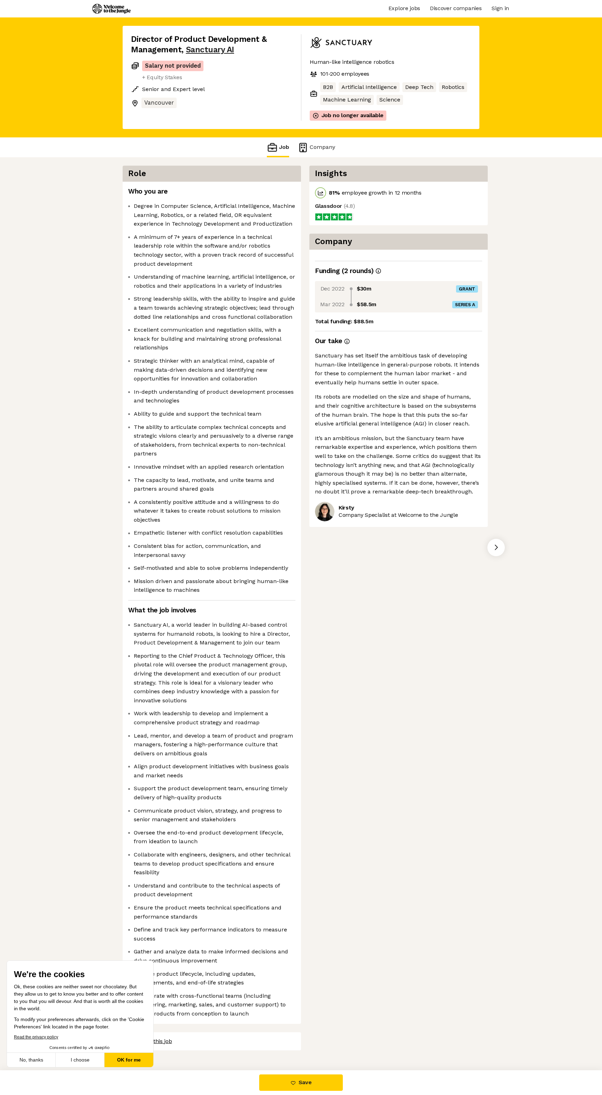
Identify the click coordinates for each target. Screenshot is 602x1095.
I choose (80, 1060)
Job (284, 147)
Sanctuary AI (210, 49)
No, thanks (31, 1060)
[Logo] (111, 9)
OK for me (129, 1060)
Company (322, 147)
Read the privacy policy (36, 1037)
